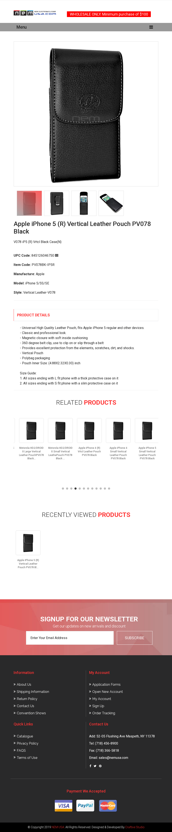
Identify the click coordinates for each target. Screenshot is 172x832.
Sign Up (98, 706)
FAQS (21, 751)
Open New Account (107, 692)
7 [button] (88, 489)
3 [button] (71, 489)
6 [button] (84, 489)
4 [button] (75, 489)
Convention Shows (31, 713)
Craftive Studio (135, 827)
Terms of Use (27, 758)
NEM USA (58, 827)
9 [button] (96, 489)
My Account (101, 699)
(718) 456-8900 (106, 743)
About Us (24, 685)
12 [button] (109, 489)
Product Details (33, 315)
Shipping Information (33, 692)
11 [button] (105, 489)
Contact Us (25, 706)
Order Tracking (103, 713)
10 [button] (101, 489)
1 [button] (63, 489)
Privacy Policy (27, 743)
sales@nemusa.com (113, 758)
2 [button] (67, 489)
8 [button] (92, 489)
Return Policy (27, 699)
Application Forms (106, 685)
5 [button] (80, 489)
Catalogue (25, 736)
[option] (86, 114)
